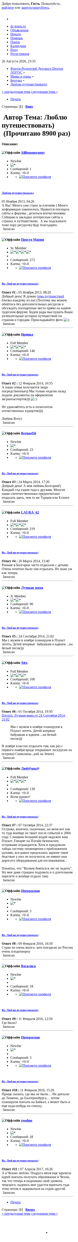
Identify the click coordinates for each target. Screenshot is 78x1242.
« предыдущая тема (16, 92)
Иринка (27, 334)
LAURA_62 (30, 512)
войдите (8, 7)
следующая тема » (44, 92)
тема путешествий (50, 296)
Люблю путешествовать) (18, 193)
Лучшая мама (32, 587)
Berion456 (28, 433)
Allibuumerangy (33, 152)
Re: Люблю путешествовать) (20, 283)
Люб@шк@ (30, 768)
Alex (24, 663)
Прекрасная (30, 891)
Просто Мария (32, 239)
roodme (26, 1120)
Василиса (28, 966)
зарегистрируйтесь (35, 7)
